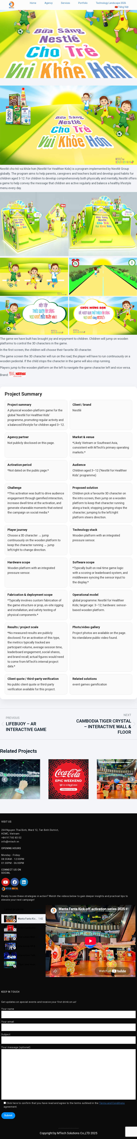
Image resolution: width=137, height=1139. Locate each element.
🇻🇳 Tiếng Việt (121, 7)
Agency (49, 3)
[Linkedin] (24, 882)
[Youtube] (5, 882)
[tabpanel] (90, 941)
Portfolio (83, 3)
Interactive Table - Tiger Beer (34, 955)
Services (65, 3)
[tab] (23, 918)
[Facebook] (15, 882)
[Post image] (20, 779)
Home (33, 3)
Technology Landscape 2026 (111, 3)
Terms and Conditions (112, 1103)
